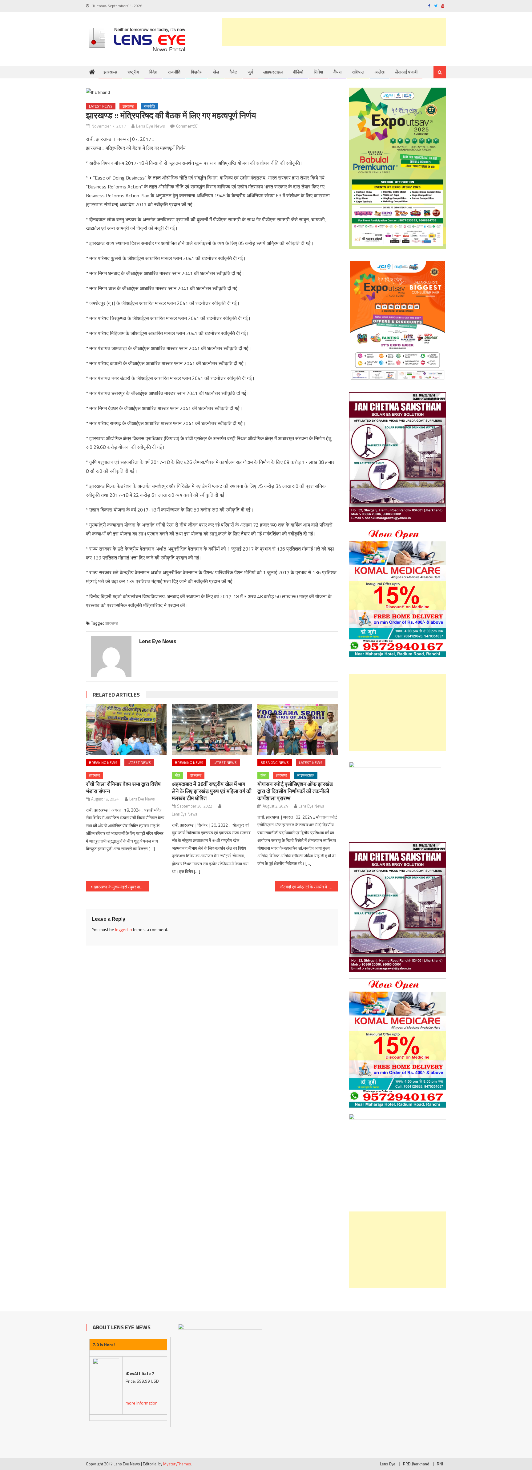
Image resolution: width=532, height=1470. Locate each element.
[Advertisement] (334, 32)
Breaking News (103, 762)
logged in (123, 929)
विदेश (153, 72)
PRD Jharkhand (416, 1464)
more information (142, 1403)
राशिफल (358, 72)
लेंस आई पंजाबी (406, 72)
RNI (440, 1464)
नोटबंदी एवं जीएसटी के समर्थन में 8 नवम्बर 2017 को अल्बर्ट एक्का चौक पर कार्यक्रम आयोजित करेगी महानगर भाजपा (309, 886)
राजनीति (174, 72)
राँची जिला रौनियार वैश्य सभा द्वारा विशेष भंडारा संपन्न (123, 787)
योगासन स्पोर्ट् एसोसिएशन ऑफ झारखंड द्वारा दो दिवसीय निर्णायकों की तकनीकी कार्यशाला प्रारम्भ (295, 791)
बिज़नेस (196, 72)
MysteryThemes (177, 1464)
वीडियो (298, 72)
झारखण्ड (110, 72)
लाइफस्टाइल (273, 72)
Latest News (100, 106)
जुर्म (250, 72)
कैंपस (337, 72)
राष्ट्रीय (133, 72)
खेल (216, 72)
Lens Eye (387, 1464)
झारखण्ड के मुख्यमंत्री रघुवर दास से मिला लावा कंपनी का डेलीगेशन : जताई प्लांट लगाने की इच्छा (121, 886)
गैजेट (233, 72)
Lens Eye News (150, 126)
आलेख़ (380, 72)
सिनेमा (318, 72)
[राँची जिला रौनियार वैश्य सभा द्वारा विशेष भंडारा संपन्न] (126, 729)
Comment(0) (187, 126)
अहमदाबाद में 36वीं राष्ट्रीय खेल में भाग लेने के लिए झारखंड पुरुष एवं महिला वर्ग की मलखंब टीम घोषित (212, 791)
